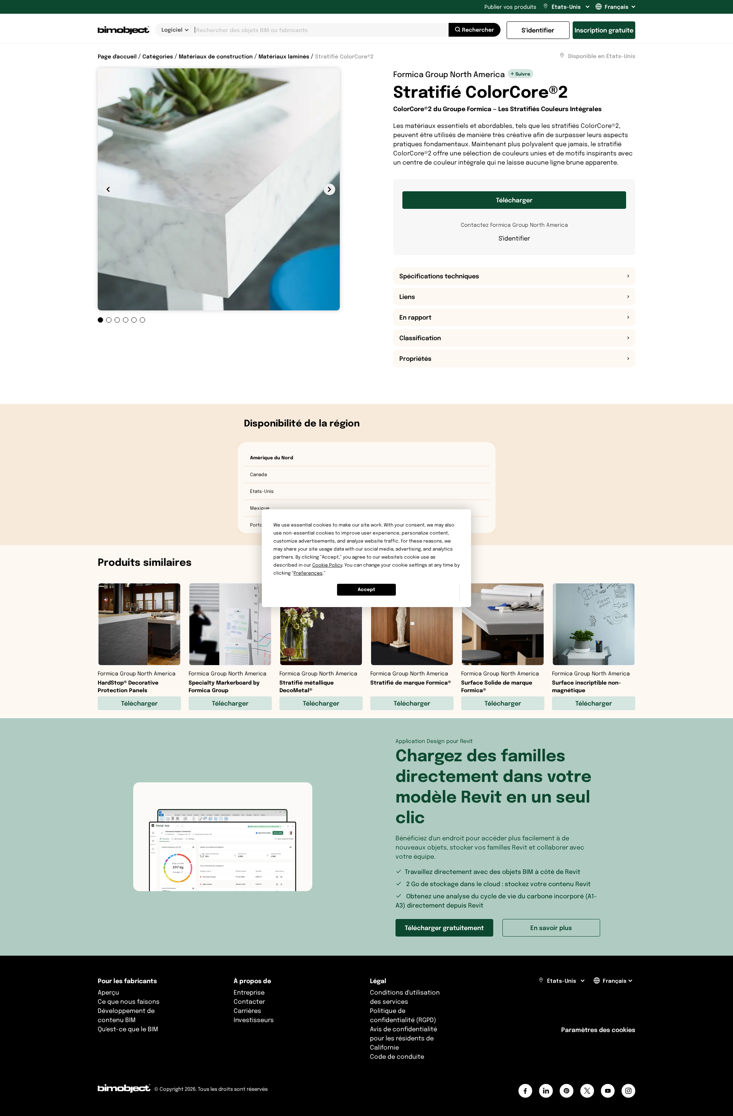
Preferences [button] (308, 572)
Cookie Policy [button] (327, 564)
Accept (366, 589)
